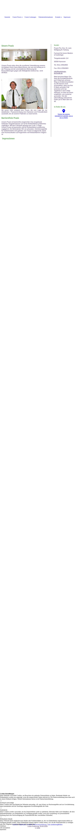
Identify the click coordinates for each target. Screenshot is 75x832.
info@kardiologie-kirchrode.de (60, 72)
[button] (37, 826)
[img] (37, 19)
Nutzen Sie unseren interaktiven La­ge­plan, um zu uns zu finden (64, 115)
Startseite (7, 17)
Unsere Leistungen (30, 17)
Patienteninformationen (46, 17)
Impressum (67, 17)
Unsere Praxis (16, 17)
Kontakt (57, 17)
